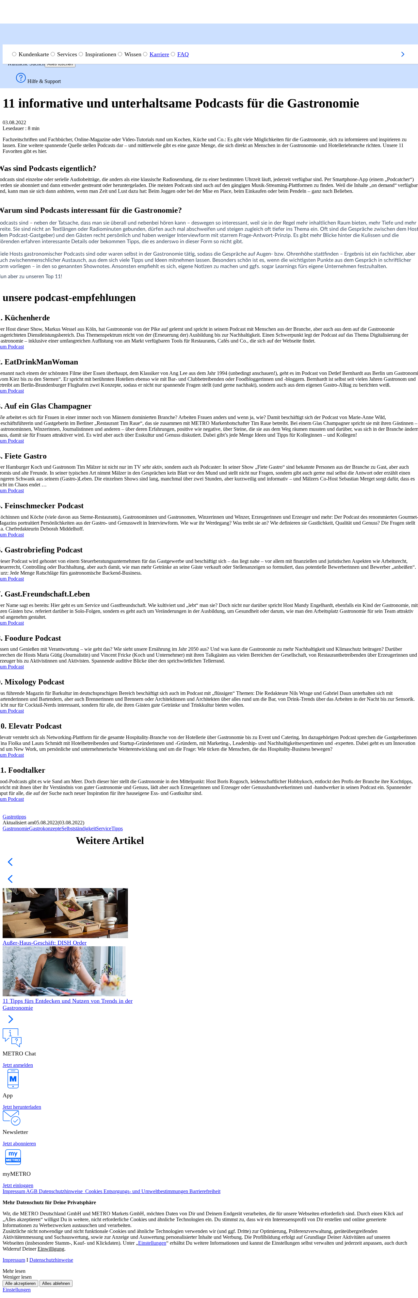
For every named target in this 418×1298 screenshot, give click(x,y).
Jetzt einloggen (18, 1185)
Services (67, 54)
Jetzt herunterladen (22, 1107)
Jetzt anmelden (18, 1065)
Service (103, 828)
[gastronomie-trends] (69, 972)
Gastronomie (16, 828)
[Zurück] (10, 41)
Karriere (159, 54)
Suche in (18, 33)
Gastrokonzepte (45, 828)
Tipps (117, 828)
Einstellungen (17, 1289)
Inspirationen (100, 54)
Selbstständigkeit (78, 828)
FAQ (183, 54)
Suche (20, 39)
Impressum (14, 1260)
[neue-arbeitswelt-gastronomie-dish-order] (69, 913)
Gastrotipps (14, 816)
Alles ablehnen (56, 1283)
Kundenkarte (34, 54)
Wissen (132, 54)
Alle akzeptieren (20, 1283)
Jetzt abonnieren (19, 1143)
